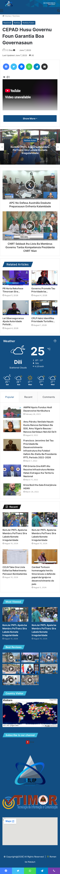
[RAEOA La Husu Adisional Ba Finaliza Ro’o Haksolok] (30, 669)
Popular (9, 397)
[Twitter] (14, 66)
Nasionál (7, 22)
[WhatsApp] (29, 66)
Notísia (16, 16)
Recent (28, 397)
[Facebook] (6, 66)
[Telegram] (37, 66)
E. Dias (10, 50)
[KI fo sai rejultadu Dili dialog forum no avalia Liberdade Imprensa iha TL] (49, 658)
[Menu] (1, 10)
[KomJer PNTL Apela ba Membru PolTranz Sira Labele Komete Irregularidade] (15, 519)
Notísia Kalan (28, 22)
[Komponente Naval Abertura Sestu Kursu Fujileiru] (11, 669)
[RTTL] (30, 3)
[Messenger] (21, 66)
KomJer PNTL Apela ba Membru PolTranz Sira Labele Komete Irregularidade (30, 150)
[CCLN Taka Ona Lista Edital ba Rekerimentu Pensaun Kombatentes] (15, 556)
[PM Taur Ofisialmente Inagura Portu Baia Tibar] (30, 657)
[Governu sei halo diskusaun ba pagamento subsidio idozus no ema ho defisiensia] (11, 680)
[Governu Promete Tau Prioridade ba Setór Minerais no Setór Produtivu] (44, 277)
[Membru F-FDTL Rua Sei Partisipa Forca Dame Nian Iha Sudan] (30, 680)
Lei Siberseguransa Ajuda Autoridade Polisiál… (13, 321)
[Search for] (58, 10)
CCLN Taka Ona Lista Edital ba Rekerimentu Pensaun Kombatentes (15, 570)
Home (7, 16)
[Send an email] (14, 50)
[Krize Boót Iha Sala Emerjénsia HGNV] (12, 489)
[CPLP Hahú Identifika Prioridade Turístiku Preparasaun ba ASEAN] (44, 307)
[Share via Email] (44, 66)
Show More (29, 118)
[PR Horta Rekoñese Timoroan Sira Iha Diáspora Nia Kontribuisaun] (16, 277)
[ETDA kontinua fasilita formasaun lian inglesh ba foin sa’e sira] (49, 669)
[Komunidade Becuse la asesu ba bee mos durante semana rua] (11, 658)
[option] (30, 147)
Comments (49, 397)
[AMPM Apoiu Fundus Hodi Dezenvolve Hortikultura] (12, 412)
